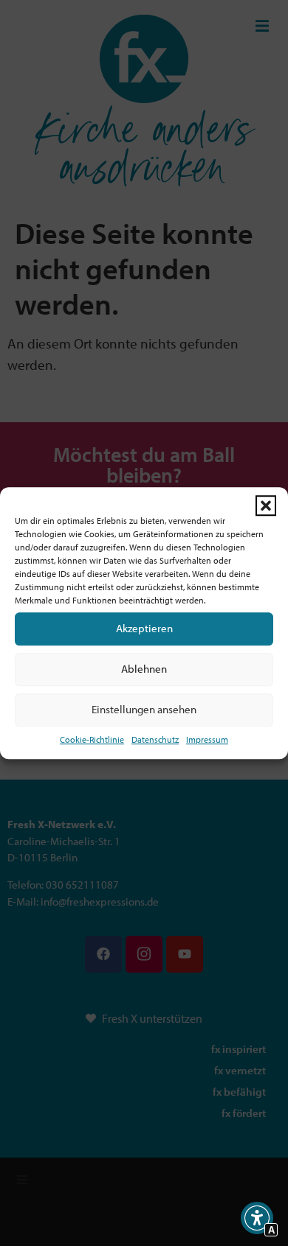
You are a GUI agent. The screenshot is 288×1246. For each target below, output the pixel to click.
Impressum (207, 739)
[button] (265, 505)
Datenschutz (155, 739)
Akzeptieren (144, 628)
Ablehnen (144, 669)
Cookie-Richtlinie (92, 739)
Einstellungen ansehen (144, 709)
